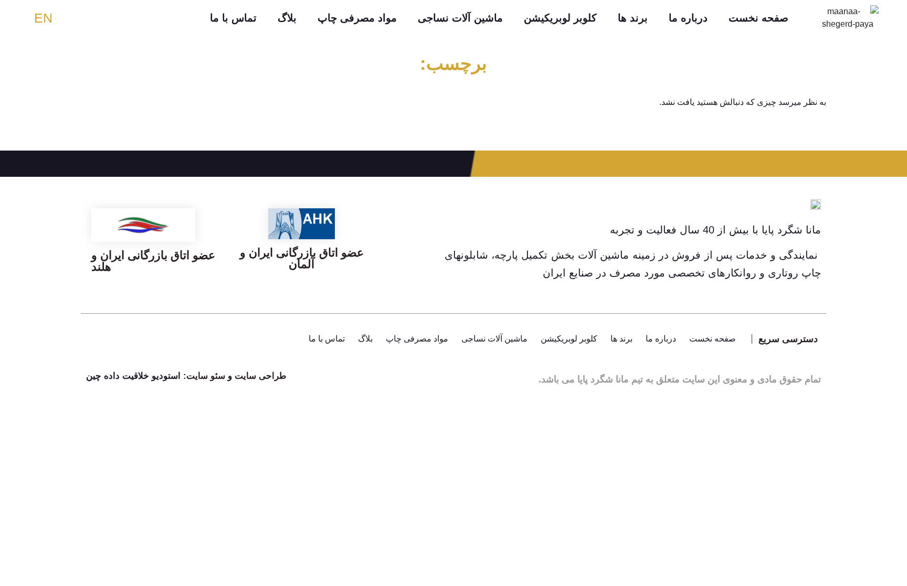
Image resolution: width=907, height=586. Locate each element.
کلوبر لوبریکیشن (560, 18)
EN (43, 17)
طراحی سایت (261, 376)
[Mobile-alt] (154, 339)
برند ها (633, 18)
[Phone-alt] (125, 339)
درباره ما (688, 18)
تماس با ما (233, 18)
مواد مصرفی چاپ (357, 18)
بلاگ (287, 18)
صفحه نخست (758, 18)
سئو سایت (207, 376)
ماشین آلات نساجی (460, 18)
